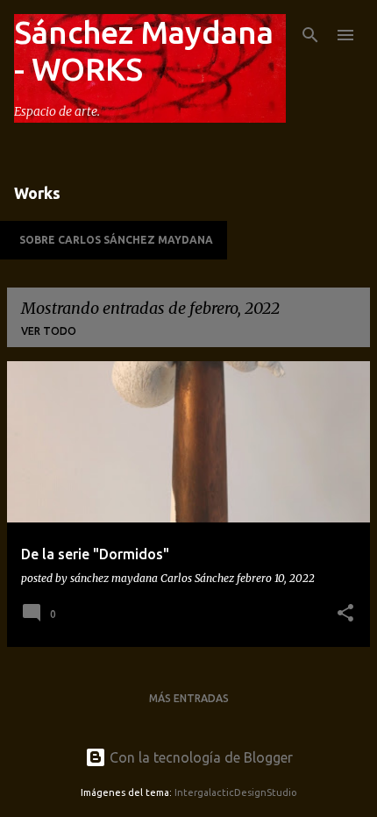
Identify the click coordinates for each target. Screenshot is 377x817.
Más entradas (189, 698)
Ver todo (48, 331)
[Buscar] (310, 35)
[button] (345, 614)
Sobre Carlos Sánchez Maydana (116, 239)
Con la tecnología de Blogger (199, 757)
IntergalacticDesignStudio (235, 792)
